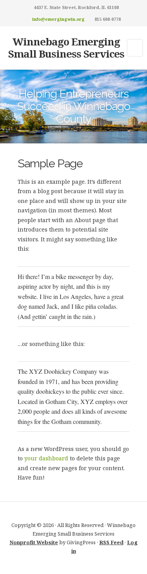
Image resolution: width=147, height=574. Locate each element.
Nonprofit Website (33, 542)
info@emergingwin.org (58, 19)
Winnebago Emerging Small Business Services (66, 47)
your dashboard (46, 458)
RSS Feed (111, 542)
